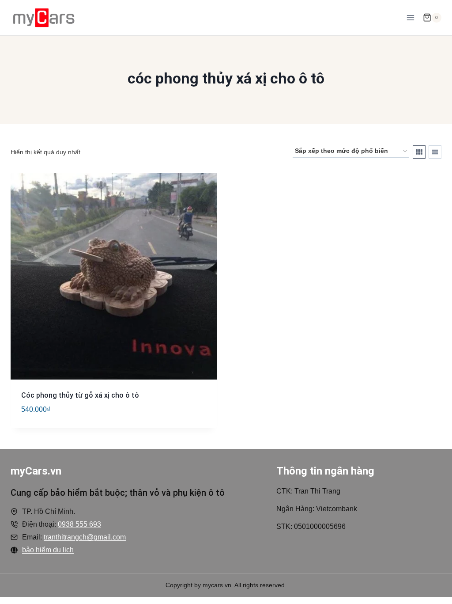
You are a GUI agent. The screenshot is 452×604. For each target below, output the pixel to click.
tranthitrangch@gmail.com (85, 537)
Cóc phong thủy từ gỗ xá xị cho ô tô (80, 395)
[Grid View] (419, 152)
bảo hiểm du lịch (48, 550)
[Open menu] (410, 17)
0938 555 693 (79, 524)
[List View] (435, 152)
